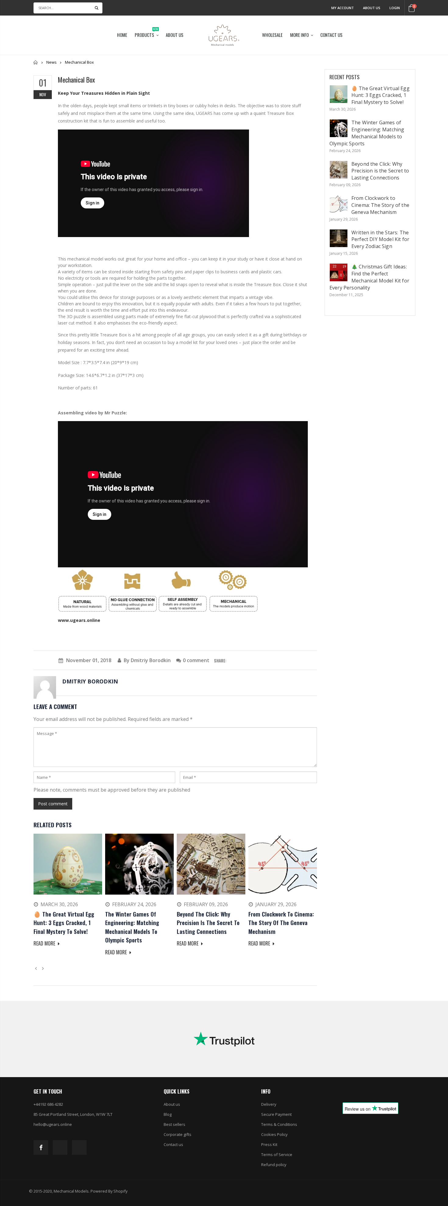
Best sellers (174, 1124)
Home (36, 62)
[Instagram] (60, 1147)
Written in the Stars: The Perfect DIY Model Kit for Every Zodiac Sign (380, 239)
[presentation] (37, 968)
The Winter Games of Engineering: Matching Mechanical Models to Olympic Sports (366, 133)
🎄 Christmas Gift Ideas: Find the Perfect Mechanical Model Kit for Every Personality (369, 277)
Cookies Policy (274, 1134)
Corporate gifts (177, 1134)
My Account (342, 7)
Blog (168, 1114)
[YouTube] (79, 1147)
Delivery (268, 1104)
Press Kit (269, 1144)
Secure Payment (276, 1114)
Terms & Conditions (279, 1124)
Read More (45, 943)
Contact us (173, 1144)
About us (172, 1104)
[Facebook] (41, 1147)
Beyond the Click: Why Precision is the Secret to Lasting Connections (380, 171)
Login (394, 7)
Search (96, 8)
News (51, 62)
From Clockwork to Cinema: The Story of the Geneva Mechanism (380, 205)
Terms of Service (276, 1154)
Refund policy (273, 1164)
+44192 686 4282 (48, 1104)
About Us (371, 7)
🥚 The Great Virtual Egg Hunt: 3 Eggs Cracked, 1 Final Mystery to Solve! (380, 95)
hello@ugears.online (53, 1124)
